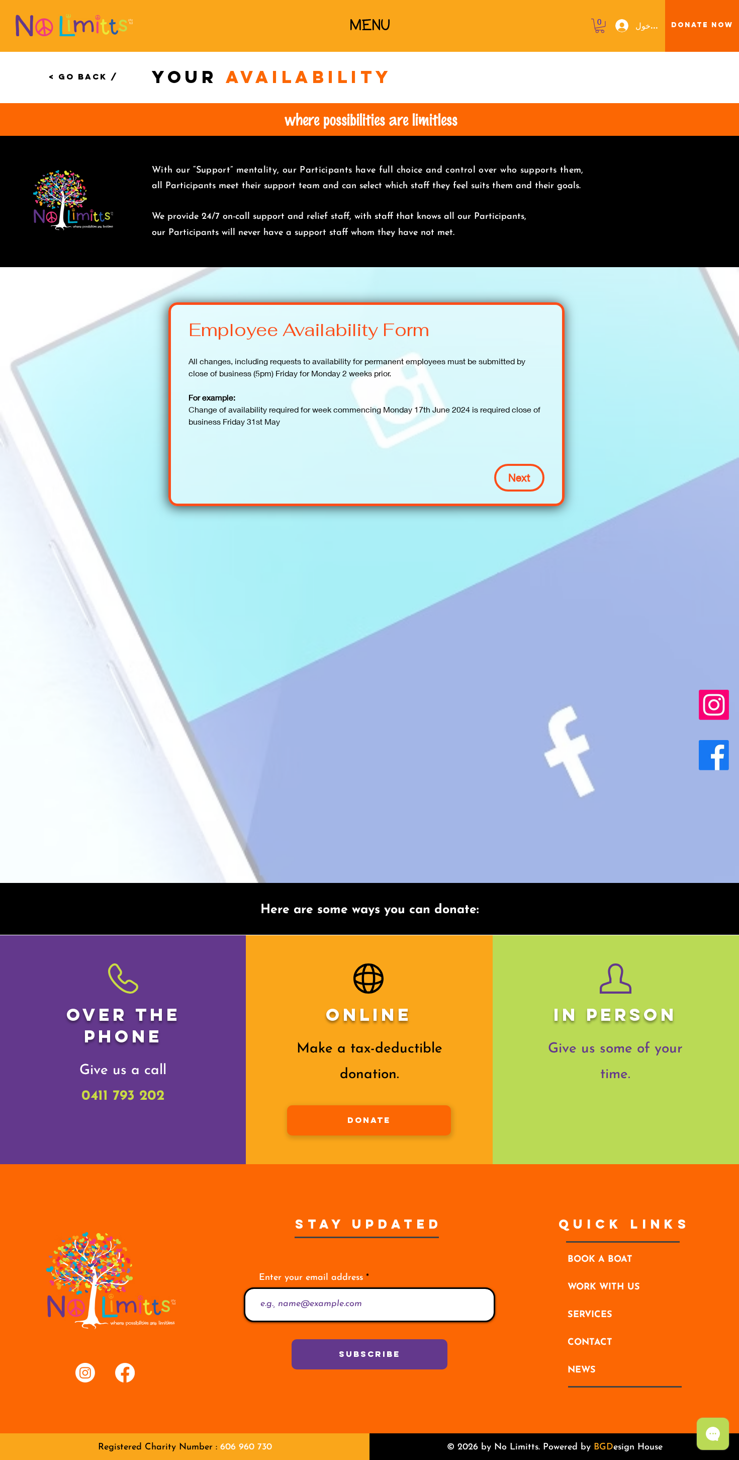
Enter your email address (311, 1277)
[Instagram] (714, 705)
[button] (370, 25)
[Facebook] (714, 755)
